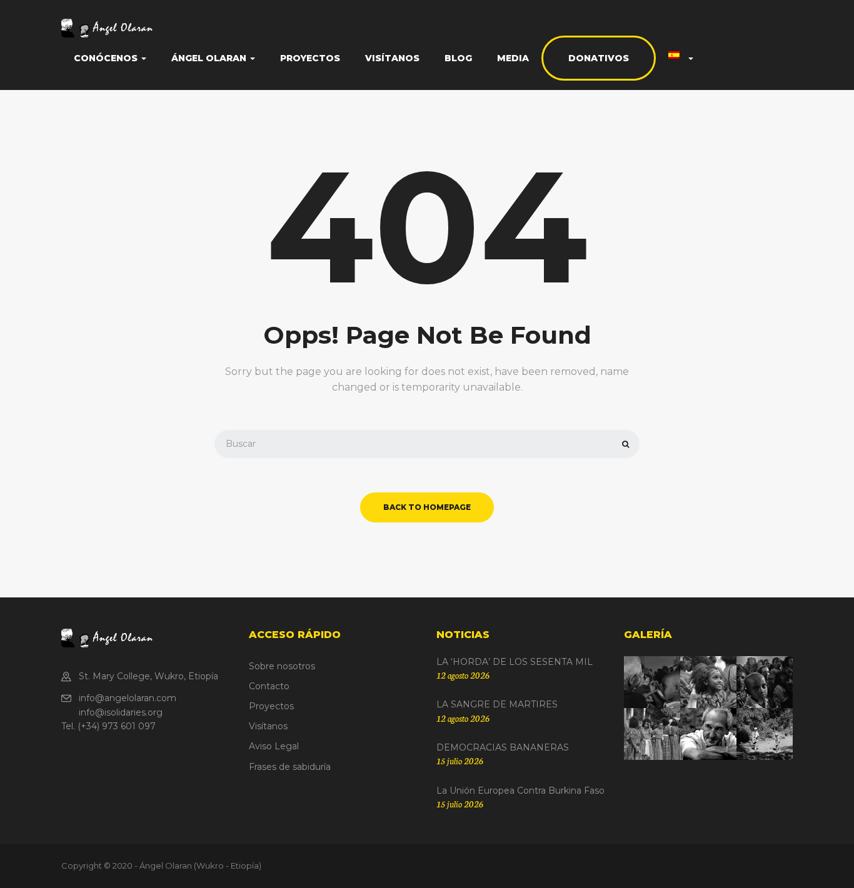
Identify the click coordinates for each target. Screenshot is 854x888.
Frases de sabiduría (290, 766)
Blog (458, 58)
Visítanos (392, 58)
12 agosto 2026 (463, 675)
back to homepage (427, 507)
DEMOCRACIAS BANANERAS (502, 747)
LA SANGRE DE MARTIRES (497, 704)
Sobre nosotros (282, 666)
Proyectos (310, 58)
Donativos (598, 58)
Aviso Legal (274, 746)
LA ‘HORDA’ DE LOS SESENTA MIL (514, 661)
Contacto (269, 686)
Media (513, 58)
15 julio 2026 (459, 760)
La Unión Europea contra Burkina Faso (520, 790)
